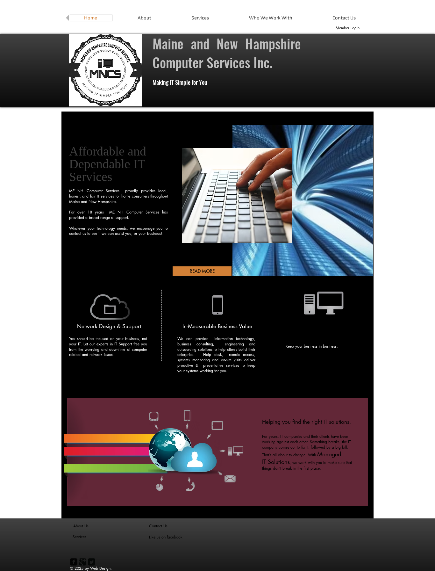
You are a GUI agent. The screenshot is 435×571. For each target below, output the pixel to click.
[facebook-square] (73, 562)
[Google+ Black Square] (82, 562)
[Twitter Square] (91, 562)
